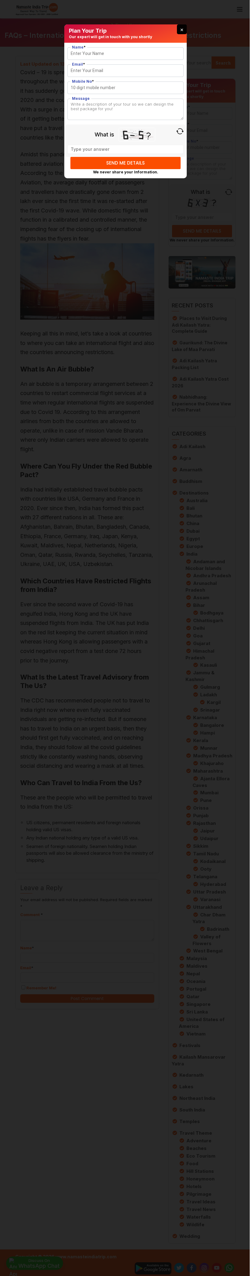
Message (81, 98)
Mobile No (83, 81)
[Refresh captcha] (180, 131)
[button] (182, 29)
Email (78, 64)
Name (79, 47)
